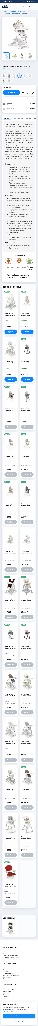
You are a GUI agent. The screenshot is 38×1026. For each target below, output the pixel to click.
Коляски (5, 952)
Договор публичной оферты (11, 975)
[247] (14, 76)
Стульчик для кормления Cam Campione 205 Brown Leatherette (10, 599)
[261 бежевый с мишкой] (4, 76)
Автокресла (7, 954)
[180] (9, 76)
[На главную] (5, 6)
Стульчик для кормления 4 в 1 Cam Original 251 (9, 504)
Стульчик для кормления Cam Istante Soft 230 (26, 790)
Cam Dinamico (7, 991)
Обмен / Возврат (8, 973)
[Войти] (24, 6)
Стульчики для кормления (18, 11)
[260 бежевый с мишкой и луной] (25, 76)
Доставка (6, 968)
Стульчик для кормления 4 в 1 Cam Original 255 (26, 409)
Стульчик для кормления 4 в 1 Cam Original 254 (9, 457)
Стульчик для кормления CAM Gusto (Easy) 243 (9, 742)
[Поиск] (18, 6)
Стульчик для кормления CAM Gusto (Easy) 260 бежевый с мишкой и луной (9, 552)
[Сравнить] (28, 93)
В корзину (11, 92)
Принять (19, 1016)
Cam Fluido (6, 993)
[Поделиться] (33, 93)
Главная (5, 11)
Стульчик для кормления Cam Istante (16, 13)
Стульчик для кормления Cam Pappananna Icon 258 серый (26, 362)
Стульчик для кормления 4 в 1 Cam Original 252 (26, 457)
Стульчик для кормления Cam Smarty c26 (9, 885)
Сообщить (10, 427)
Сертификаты (7, 977)
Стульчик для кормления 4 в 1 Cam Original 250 (26, 504)
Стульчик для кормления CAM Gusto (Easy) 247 (26, 552)
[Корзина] (29, 6)
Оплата (5, 971)
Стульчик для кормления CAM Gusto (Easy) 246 (9, 695)
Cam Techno (6, 995)
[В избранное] (23, 93)
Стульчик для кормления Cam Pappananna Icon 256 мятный (9, 647)
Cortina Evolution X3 (8, 989)
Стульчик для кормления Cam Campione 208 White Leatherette (10, 314)
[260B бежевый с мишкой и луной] (9, 81)
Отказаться (19, 1021)
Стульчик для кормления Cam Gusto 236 (9, 362)
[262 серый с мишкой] (4, 81)
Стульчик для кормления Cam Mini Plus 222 (26, 837)
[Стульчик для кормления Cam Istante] (10, 928)
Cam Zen (5, 996)
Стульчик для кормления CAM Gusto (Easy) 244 (26, 742)
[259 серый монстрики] (30, 76)
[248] (19, 76)
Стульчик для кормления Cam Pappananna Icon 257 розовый (26, 647)
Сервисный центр (8, 979)
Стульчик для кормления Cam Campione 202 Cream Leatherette (27, 599)
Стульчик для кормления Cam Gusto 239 (26, 695)
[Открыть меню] (34, 6)
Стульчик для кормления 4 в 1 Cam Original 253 (26, 314)
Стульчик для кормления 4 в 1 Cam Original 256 (9, 409)
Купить (10, 332)
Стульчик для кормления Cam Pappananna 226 (9, 837)
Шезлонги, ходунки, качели (11, 955)
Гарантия (6, 970)
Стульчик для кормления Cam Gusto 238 (9, 790)
